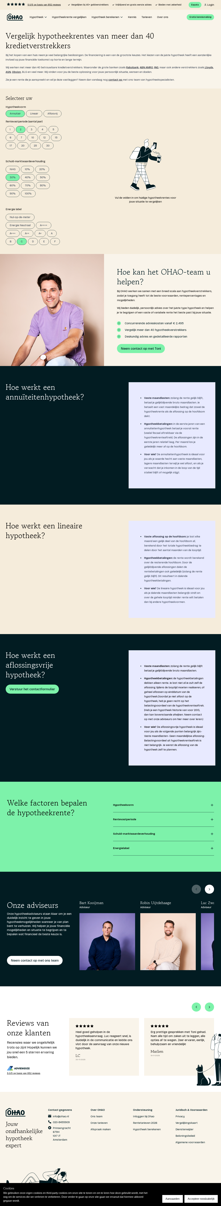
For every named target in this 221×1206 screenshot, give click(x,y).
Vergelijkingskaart (187, 1122)
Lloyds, (209, 67)
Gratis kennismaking (200, 17)
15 (56, 137)
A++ (27, 233)
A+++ (13, 233)
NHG (13, 169)
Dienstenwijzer (184, 1129)
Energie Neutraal (20, 225)
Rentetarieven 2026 (145, 1122)
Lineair (34, 113)
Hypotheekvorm (16, 106)
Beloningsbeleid (185, 1135)
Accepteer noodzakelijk (201, 1198)
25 (35, 145)
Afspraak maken (101, 1129)
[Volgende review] (209, 1007)
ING (156, 67)
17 (11, 145)
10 (33, 137)
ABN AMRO (146, 67)
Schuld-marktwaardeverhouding (25, 161)
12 (44, 137)
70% (28, 185)
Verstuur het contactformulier (32, 689)
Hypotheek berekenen (147, 1129)
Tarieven (147, 17)
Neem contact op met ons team (35, 960)
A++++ (43, 225)
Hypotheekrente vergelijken (69, 17)
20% (42, 169)
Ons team (96, 1116)
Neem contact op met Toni (141, 348)
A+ (40, 233)
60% (13, 185)
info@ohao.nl (61, 1116)
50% (43, 177)
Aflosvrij (52, 113)
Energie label (14, 209)
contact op (115, 79)
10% (27, 169)
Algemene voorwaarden (190, 1142)
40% (28, 177)
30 (48, 145)
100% (28, 193)
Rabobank (132, 67)
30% (13, 177)
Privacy (180, 1116)
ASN (8, 71)
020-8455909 (61, 1122)
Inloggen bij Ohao (143, 1116)
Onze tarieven (99, 1122)
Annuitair (15, 113)
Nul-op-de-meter (20, 217)
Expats (195, 4)
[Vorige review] (196, 1007)
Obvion (16, 71)
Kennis (132, 17)
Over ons (162, 17)
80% (43, 185)
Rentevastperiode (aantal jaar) (24, 121)
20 (22, 145)
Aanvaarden (173, 1198)
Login (210, 4)
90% (13, 193)
